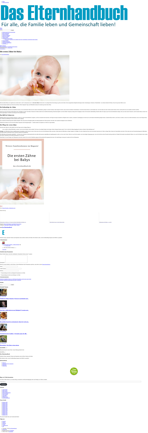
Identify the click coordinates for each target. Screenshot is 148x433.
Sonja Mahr (4, 395)
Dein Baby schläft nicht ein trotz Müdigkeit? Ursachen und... (14, 310)
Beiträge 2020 (4, 408)
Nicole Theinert (5, 393)
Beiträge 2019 (4, 409)
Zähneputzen (90, 134)
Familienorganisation (6, 41)
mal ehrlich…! (2, 351)
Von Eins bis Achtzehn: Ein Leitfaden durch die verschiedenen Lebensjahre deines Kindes (21, 39)
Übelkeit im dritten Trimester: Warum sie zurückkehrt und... (14, 298)
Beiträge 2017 (4, 411)
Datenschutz (4, 365)
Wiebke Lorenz (5, 396)
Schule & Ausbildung (6, 35)
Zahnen (18, 225)
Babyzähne (7, 225)
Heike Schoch (4, 391)
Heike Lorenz (4, 390)
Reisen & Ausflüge (5, 36)
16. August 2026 (3, 343)
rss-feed (3, 424)
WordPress (12, 430)
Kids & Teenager (5, 34)
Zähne (15, 225)
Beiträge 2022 (4, 406)
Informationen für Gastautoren (7, 363)
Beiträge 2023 (4, 405)
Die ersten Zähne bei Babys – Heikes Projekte (10, 244)
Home (3, 1)
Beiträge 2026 (4, 402)
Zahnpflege (76, 129)
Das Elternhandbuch (5, 54)
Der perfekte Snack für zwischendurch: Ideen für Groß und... (14, 321)
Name (1, 266)
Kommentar (2, 262)
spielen (36, 137)
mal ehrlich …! (5, 43)
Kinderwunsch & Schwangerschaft (8, 32)
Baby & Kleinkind (5, 33)
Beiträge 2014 (4, 414)
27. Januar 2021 (9, 47)
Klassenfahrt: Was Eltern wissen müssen (9, 345)
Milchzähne (11, 225)
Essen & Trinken (5, 40)
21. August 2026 (3, 319)
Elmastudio (11, 431)
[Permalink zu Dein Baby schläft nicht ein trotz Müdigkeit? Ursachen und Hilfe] (3, 306)
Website (1, 270)
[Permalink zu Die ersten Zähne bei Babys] (34, 100)
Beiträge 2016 (4, 412)
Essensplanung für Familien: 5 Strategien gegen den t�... (13, 333)
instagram (4, 423)
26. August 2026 (3, 296)
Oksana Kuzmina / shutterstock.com (8, 208)
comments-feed (5, 425)
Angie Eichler (4, 389)
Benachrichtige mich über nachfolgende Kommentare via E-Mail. (13, 272)
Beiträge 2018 (4, 410)
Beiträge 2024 (4, 404)
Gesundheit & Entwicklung (7, 38)
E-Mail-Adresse (3, 268)
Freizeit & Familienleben (6, 42)
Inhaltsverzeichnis (5, 2)
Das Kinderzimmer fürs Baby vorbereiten (10, 280)
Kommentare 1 (2, 48)
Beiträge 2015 (4, 413)
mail (3, 426)
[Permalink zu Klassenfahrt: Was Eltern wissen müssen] (3, 341)
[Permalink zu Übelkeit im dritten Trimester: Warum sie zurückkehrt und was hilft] (3, 295)
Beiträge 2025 (4, 403)
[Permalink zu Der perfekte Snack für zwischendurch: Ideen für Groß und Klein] (3, 318)
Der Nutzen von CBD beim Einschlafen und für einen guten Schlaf (15, 279)
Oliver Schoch (5, 394)
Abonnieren (3, 384)
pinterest (3, 422)
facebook (4, 421)
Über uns (4, 362)
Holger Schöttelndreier (6, 392)
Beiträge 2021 (4, 407)
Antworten (4, 249)
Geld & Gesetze (5, 37)
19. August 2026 (3, 331)
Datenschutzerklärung (46, 264)
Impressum (4, 364)
